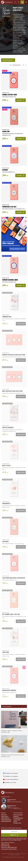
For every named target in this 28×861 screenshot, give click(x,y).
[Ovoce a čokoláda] (14, 229)
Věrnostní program (18, 814)
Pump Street (5, 92)
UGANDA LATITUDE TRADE (9, 94)
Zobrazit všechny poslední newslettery (9, 849)
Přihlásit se (13, 835)
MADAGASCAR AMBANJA (9, 690)
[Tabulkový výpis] (23, 65)
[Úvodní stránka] (7, 2)
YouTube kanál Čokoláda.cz (11, 779)
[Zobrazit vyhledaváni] (15, 2)
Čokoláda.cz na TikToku (10, 782)
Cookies (15, 821)
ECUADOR (5, 170)
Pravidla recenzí (17, 823)
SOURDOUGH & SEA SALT (9, 207)
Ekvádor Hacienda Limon (10, 280)
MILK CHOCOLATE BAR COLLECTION (12, 391)
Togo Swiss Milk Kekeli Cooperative (13, 578)
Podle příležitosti (5, 818)
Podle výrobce (4, 816)
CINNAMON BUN (6, 316)
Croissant (5, 541)
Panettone (5, 652)
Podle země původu (6, 819)
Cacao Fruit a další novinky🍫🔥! (9, 847)
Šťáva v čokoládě (8, 243)
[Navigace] (26, 2)
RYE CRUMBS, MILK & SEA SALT (11, 614)
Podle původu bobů (6, 821)
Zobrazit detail (21, 323)
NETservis (8, 857)
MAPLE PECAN (6, 465)
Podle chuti (4, 814)
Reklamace (16, 816)
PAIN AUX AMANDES (7, 427)
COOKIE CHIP (6, 131)
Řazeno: (14, 65)
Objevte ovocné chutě (8, 241)
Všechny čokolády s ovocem (17, 249)
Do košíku (19, 100)
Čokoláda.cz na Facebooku (11, 773)
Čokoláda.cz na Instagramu (11, 776)
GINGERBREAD (6, 503)
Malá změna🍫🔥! (5, 845)
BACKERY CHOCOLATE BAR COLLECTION (13, 355)
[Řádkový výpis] (26, 65)
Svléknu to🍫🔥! (5, 844)
